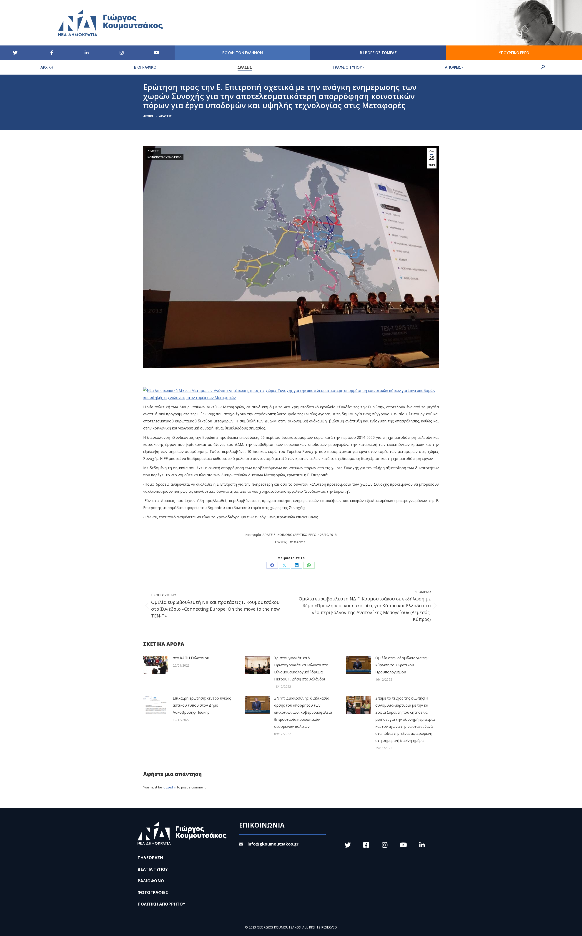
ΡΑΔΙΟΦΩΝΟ (151, 880)
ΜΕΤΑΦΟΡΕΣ (297, 542)
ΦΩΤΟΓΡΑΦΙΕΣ (153, 892)
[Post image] (155, 665)
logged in (169, 787)
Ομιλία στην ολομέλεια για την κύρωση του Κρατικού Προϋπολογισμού (402, 665)
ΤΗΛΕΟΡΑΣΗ (150, 857)
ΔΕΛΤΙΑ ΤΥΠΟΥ (153, 869)
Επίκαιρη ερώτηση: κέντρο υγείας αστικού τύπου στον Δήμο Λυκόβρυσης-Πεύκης (202, 705)
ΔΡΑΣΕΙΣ (153, 151)
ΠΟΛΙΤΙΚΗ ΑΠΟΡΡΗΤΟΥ (161, 904)
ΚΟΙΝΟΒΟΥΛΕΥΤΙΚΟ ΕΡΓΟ (164, 157)
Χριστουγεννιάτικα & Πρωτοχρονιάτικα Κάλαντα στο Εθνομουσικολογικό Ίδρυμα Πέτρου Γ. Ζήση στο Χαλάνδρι (301, 668)
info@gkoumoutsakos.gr (273, 844)
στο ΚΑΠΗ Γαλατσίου (191, 657)
